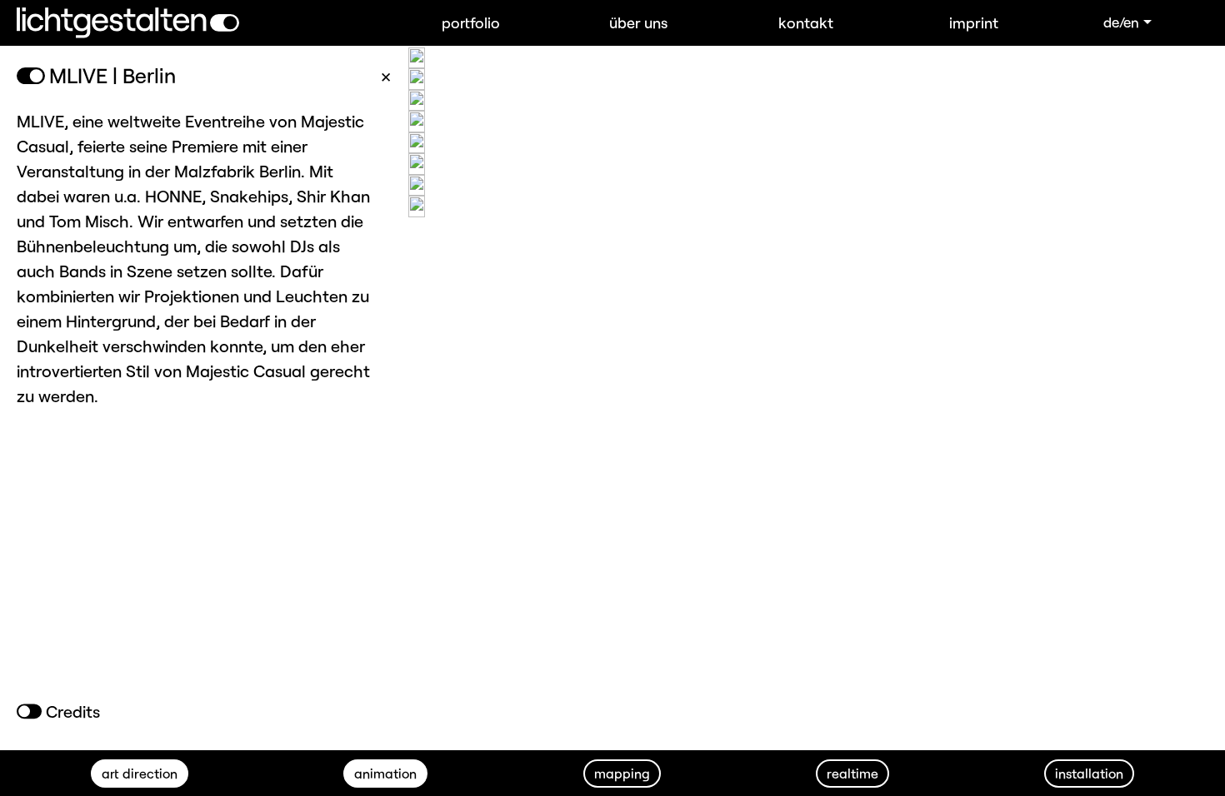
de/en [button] (1121, 21)
